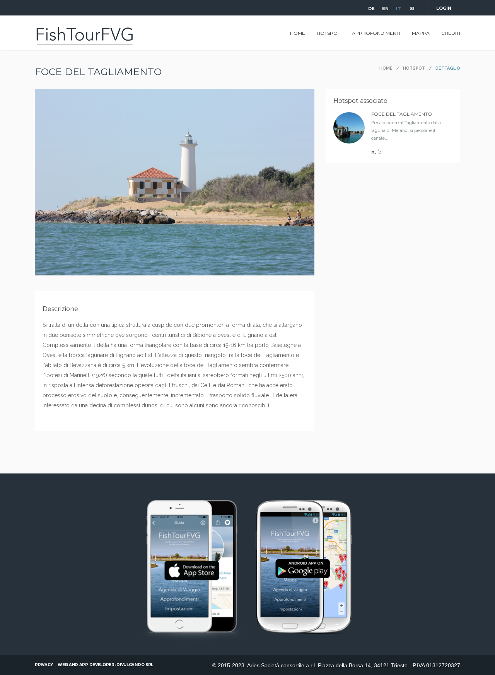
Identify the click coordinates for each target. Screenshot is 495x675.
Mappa (421, 33)
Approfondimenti (376, 33)
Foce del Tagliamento (401, 114)
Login (443, 8)
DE (371, 8)
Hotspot (328, 33)
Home (297, 33)
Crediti (450, 33)
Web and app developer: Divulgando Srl (105, 664)
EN (384, 8)
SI (412, 8)
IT (398, 8)
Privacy (44, 664)
